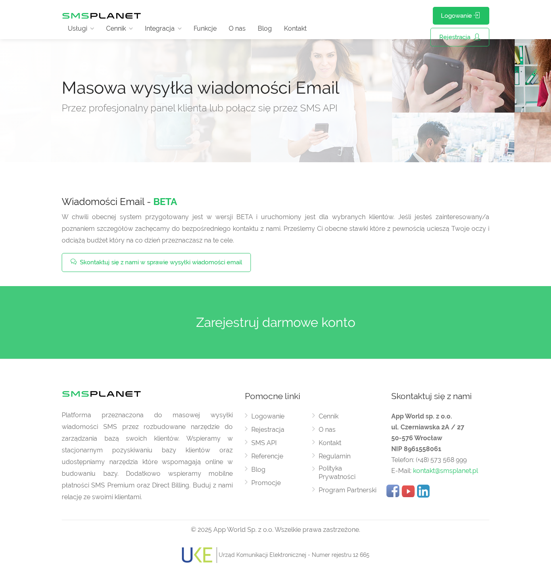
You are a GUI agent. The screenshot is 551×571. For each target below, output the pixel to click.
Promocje (266, 483)
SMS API (264, 443)
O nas (237, 28)
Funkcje (205, 28)
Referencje (267, 456)
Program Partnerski (347, 490)
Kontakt (295, 28)
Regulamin (335, 456)
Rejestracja (455, 37)
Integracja (160, 28)
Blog (265, 28)
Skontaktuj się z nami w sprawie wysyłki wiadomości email (160, 262)
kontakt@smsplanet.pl (445, 471)
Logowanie (457, 15)
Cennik (116, 28)
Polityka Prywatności (337, 472)
